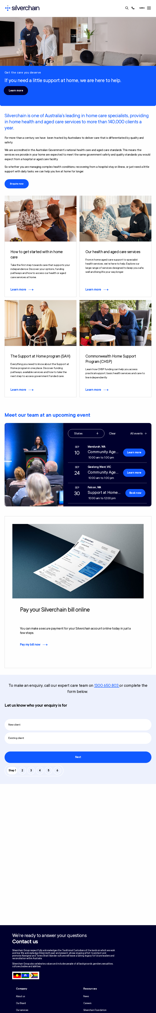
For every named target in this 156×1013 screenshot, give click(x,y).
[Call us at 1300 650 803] (133, 8)
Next (78, 757)
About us (20, 996)
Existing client (16, 738)
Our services (22, 1010)
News (86, 996)
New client (14, 724)
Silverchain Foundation (94, 1010)
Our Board (21, 1003)
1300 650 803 (106, 685)
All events (136, 433)
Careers (87, 1003)
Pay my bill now (30, 644)
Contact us (25, 941)
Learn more (16, 90)
